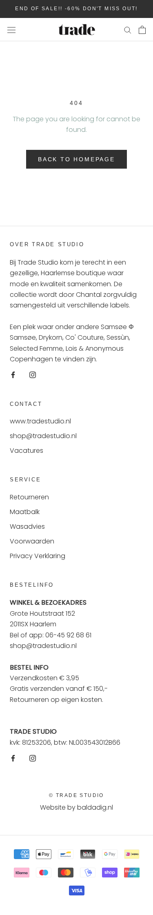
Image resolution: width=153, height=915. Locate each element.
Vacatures (26, 450)
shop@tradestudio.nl (43, 436)
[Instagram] (32, 375)
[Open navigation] (11, 30)
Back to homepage (76, 159)
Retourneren (29, 497)
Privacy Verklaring (37, 556)
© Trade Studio (76, 795)
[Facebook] (13, 375)
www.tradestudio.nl (40, 421)
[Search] (127, 29)
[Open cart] (142, 30)
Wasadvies (27, 526)
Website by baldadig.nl (76, 807)
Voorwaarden (32, 541)
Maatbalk (25, 511)
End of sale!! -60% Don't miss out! (76, 8)
